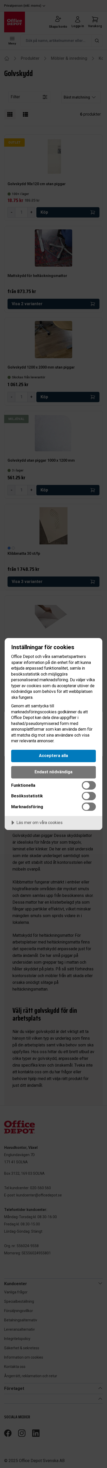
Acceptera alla (53, 755)
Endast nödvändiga (53, 771)
